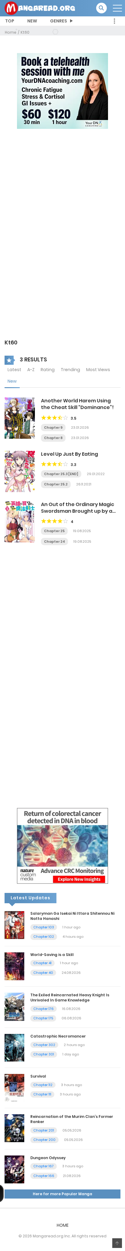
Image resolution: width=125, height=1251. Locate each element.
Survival (38, 1076)
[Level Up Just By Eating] (20, 471)
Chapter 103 (43, 927)
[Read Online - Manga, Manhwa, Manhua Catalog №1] (40, 8)
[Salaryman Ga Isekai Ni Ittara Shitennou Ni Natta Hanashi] (14, 925)
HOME (63, 1225)
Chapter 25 (54, 530)
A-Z (31, 370)
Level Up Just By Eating (69, 454)
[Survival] (14, 1088)
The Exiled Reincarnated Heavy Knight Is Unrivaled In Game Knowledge (69, 997)
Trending (70, 370)
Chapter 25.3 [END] (61, 473)
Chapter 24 (54, 541)
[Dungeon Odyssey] (14, 1169)
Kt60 (25, 32)
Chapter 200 (44, 1139)
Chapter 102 (43, 936)
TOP (9, 21)
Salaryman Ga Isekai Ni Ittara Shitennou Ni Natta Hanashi (72, 916)
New (12, 381)
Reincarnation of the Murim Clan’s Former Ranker (71, 1119)
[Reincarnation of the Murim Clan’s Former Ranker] (14, 1128)
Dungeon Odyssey (48, 1157)
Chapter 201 (43, 1130)
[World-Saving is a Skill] (14, 966)
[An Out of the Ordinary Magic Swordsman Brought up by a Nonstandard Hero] (20, 521)
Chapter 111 (42, 1094)
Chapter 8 (53, 437)
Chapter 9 (53, 427)
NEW (32, 21)
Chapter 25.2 (56, 484)
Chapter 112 (42, 1084)
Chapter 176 (43, 1008)
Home (10, 32)
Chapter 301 (43, 1054)
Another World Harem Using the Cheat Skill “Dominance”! (77, 404)
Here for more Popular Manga (62, 1193)
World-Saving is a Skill (52, 954)
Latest (14, 370)
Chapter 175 (43, 1018)
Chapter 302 (44, 1044)
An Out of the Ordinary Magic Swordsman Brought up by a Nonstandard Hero (77, 511)
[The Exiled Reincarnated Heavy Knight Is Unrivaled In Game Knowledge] (14, 1006)
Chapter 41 (42, 963)
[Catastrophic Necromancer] (14, 1047)
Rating (48, 370)
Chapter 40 (43, 972)
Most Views (98, 370)
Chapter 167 (43, 1166)
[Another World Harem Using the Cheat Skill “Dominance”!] (20, 418)
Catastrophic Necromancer (58, 1036)
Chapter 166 (43, 1175)
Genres (58, 21)
